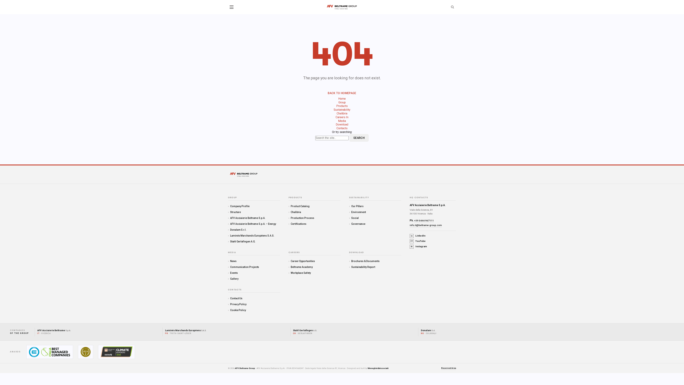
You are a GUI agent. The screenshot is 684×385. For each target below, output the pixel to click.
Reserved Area (448, 368)
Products (342, 106)
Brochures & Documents (365, 261)
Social (355, 218)
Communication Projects (244, 267)
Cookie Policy (238, 310)
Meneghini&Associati (378, 368)
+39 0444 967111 (424, 220)
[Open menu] (231, 7)
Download (342, 124)
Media (342, 121)
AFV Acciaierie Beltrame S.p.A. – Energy (253, 223)
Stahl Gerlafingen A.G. (242, 241)
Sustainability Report (363, 267)
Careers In (342, 117)
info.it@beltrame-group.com (426, 225)
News (233, 261)
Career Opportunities (303, 261)
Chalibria (342, 113)
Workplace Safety (301, 272)
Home (342, 98)
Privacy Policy (238, 304)
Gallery (234, 278)
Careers (294, 252)
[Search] (452, 7)
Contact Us (236, 298)
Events (234, 272)
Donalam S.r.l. (238, 229)
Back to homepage (342, 93)
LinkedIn (418, 235)
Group (342, 102)
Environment (358, 212)
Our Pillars (357, 206)
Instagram (419, 246)
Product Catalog (300, 206)
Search (359, 138)
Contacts (342, 128)
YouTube (418, 241)
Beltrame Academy (302, 267)
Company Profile (240, 206)
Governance (358, 223)
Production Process (302, 218)
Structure (235, 212)
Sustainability (342, 109)
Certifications (298, 223)
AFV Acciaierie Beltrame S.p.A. (247, 218)
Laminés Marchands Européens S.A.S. (252, 235)
